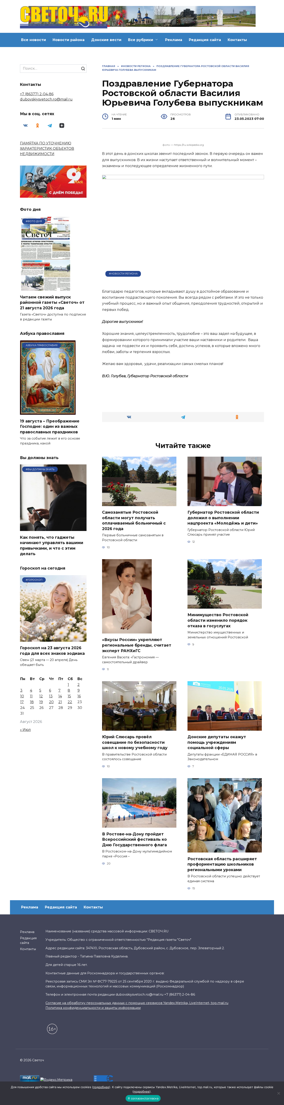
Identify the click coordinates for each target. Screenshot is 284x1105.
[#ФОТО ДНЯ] (46, 288)
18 (32, 702)
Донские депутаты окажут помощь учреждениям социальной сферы (216, 742)
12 (41, 696)
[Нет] (278, 1093)
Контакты (237, 40)
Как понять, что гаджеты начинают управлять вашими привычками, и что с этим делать (51, 545)
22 (70, 702)
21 (60, 702)
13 (51, 696)
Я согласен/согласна (143, 1098)
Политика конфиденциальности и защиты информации (93, 1008)
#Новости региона (123, 273)
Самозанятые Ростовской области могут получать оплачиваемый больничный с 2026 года (134, 520)
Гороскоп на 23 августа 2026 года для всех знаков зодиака (52, 650)
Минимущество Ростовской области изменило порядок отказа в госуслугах (217, 620)
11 (31, 696)
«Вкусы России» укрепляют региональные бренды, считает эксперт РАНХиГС (136, 645)
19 (41, 702)
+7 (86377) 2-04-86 (36, 94)
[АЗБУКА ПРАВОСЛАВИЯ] (48, 412)
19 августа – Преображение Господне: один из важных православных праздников (49, 426)
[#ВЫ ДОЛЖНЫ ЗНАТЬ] (53, 528)
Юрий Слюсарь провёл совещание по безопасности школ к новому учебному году (135, 742)
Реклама (173, 40)
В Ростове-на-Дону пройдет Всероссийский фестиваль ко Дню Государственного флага (134, 839)
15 (69, 696)
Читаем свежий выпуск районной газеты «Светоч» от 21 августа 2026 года (52, 302)
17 (22, 702)
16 (79, 696)
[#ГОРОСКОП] (53, 639)
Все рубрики (140, 40)
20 (51, 702)
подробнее (101, 1087)
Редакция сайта (205, 40)
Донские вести (106, 40)
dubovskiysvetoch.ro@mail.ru (46, 99)
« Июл (25, 730)
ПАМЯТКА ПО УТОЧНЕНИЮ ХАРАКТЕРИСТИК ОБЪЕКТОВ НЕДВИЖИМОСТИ (47, 148)
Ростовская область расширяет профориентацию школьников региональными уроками (222, 864)
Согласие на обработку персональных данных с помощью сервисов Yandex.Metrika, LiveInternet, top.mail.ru (136, 1003)
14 (60, 696)
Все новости (33, 40)
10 (22, 696)
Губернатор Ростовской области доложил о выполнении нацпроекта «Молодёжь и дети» (223, 517)
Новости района (69, 40)
